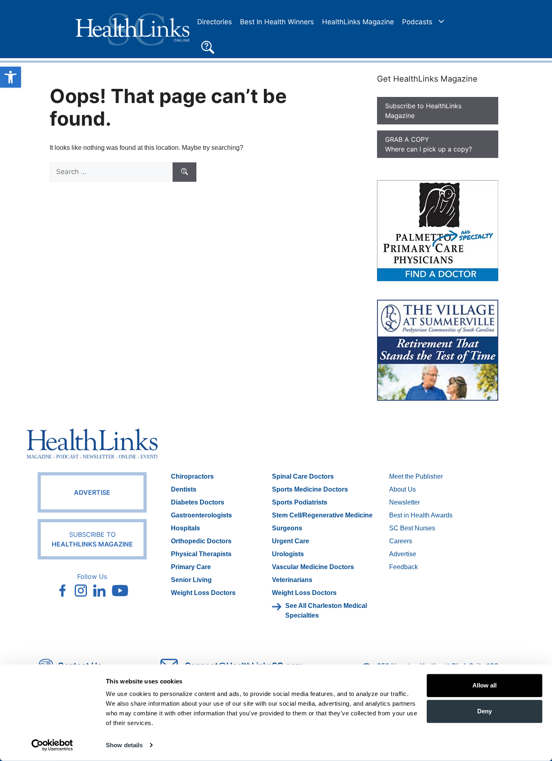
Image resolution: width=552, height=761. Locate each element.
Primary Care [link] (191, 566)
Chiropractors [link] (192, 476)
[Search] (184, 172)
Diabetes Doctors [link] (197, 502)
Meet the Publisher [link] (416, 476)
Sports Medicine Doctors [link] (310, 489)
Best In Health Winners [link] (277, 22)
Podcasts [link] (417, 22)
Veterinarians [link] (292, 579)
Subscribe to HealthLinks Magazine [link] (423, 111)
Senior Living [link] (191, 579)
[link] (10, 77)
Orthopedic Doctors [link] (201, 541)
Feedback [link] (403, 566)
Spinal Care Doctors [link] (303, 476)
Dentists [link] (183, 489)
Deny (484, 711)
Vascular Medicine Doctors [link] (313, 566)
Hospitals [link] (185, 528)
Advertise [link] (92, 492)
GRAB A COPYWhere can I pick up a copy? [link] (428, 144)
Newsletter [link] (404, 502)
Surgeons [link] (287, 528)
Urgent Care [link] (290, 541)
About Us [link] (402, 489)
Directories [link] (214, 22)
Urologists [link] (288, 554)
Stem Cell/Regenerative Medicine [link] (322, 515)
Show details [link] (124, 745)
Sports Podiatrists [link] (299, 502)
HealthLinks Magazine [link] (358, 22)
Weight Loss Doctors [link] (203, 592)
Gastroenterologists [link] (201, 515)
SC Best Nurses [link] (412, 528)
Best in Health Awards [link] (421, 515)
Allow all (484, 685)
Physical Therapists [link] (201, 554)
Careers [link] (400, 541)
